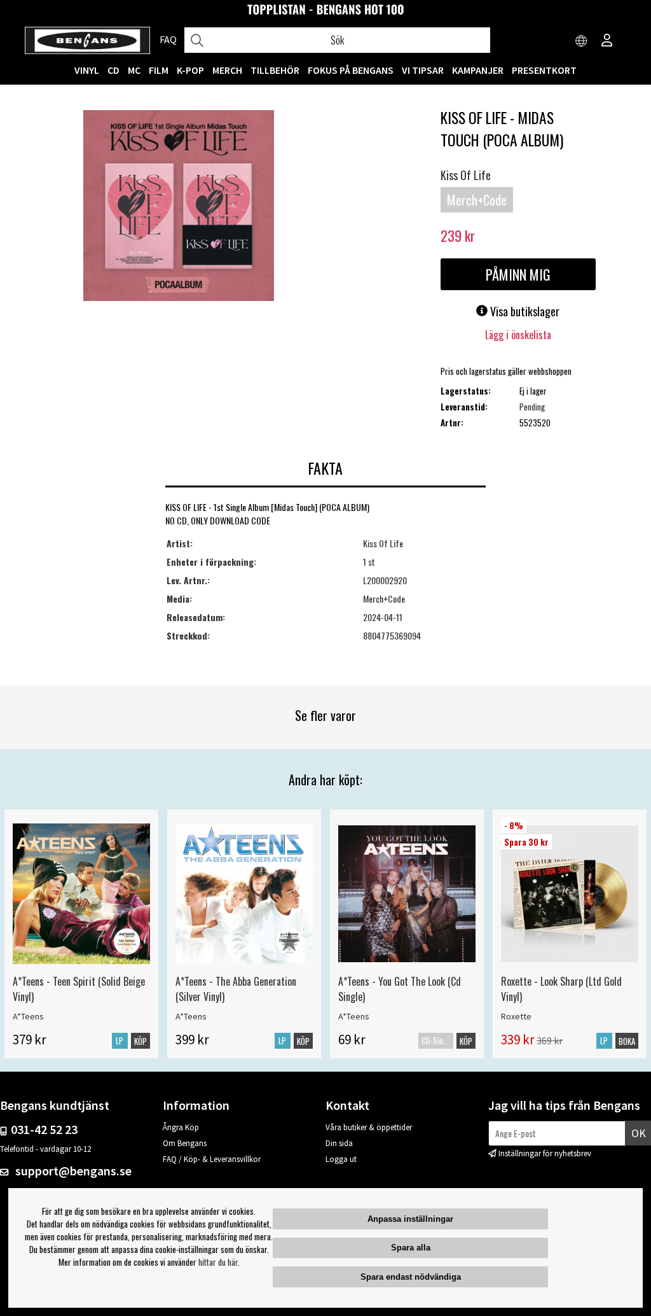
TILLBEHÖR (274, 70)
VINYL (86, 70)
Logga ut (341, 1159)
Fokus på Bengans (351, 70)
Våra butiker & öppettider (369, 1127)
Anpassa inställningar (410, 1219)
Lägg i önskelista (518, 334)
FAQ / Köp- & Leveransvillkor (212, 1159)
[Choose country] (581, 41)
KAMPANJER (478, 70)
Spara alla (410, 1247)
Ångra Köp (181, 1127)
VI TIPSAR (423, 70)
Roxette (516, 1016)
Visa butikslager (523, 311)
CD (113, 70)
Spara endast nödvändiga (410, 1277)
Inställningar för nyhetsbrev (544, 1153)
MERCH (227, 70)
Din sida (339, 1143)
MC (134, 70)
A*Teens (28, 1016)
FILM (158, 70)
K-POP (190, 70)
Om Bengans (185, 1143)
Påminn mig (518, 274)
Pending (532, 406)
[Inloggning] (607, 41)
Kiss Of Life (466, 175)
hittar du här (218, 1262)
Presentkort (544, 70)
